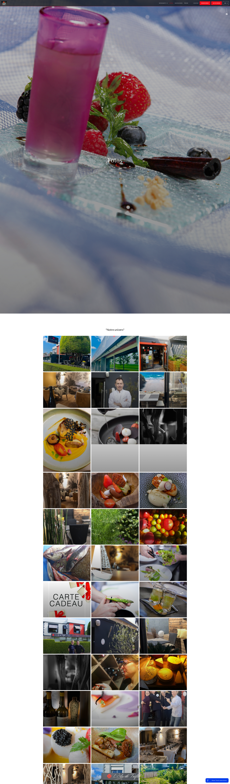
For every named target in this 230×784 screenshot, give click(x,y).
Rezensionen (178, 3)
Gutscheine (216, 3)
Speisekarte (162, 3)
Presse (186, 3)
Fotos (171, 3)
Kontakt (196, 3)
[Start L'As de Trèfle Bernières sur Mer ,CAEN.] (4, 3)
